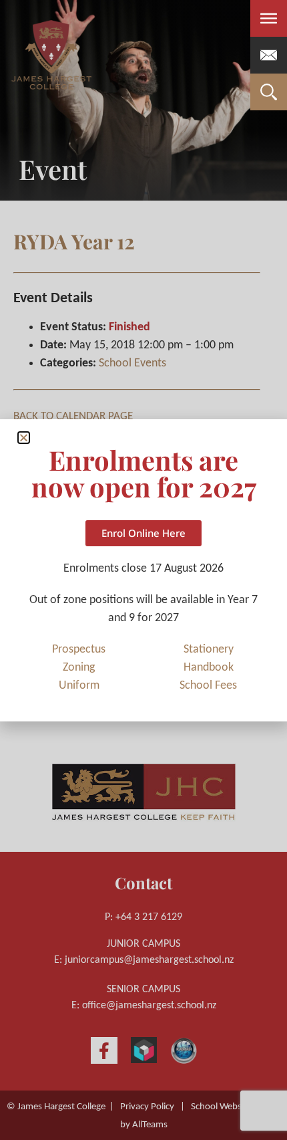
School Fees (208, 685)
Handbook (209, 667)
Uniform (79, 685)
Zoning (79, 667)
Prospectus (78, 649)
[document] (143, 570)
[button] (24, 438)
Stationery (209, 649)
